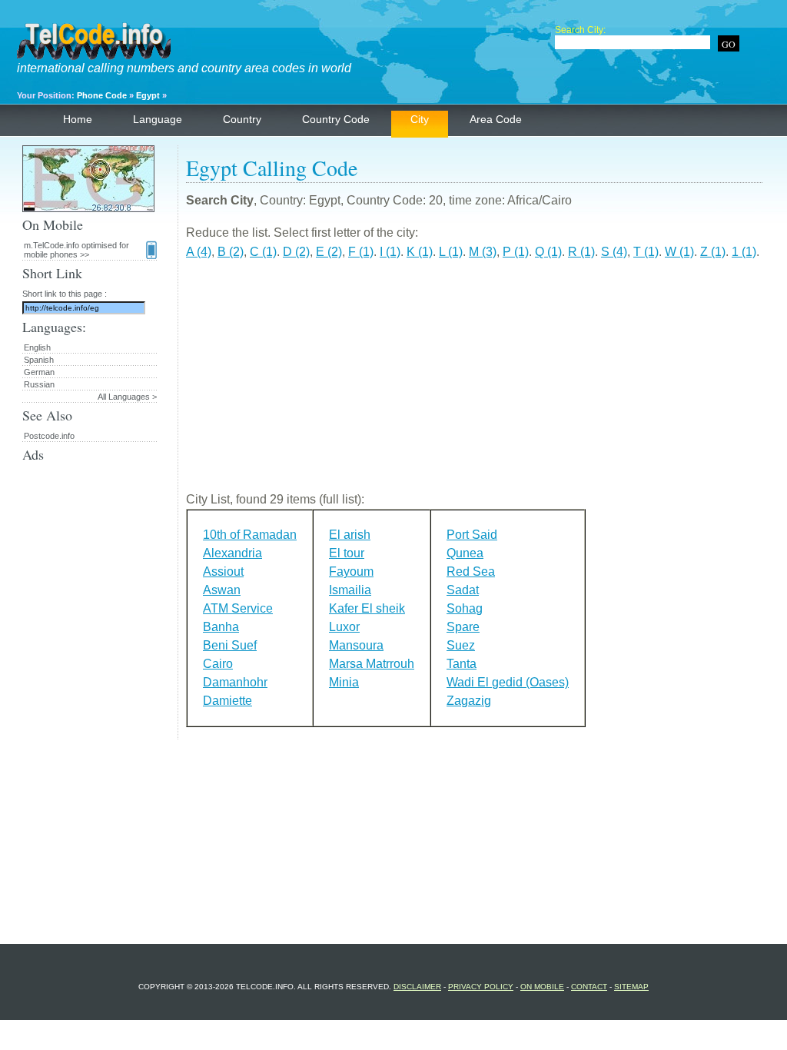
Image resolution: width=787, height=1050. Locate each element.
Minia (344, 682)
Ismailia (350, 589)
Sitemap (631, 986)
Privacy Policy (480, 986)
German (39, 372)
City (419, 119)
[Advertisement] (474, 382)
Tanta (462, 663)
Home (77, 119)
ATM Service (238, 608)
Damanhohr (235, 682)
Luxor (344, 626)
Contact (589, 986)
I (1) (390, 251)
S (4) (614, 251)
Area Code (496, 119)
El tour (346, 553)
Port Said (472, 534)
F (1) (361, 251)
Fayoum (351, 571)
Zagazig (469, 700)
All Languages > (127, 396)
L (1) (451, 251)
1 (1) (744, 251)
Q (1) (548, 251)
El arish (349, 534)
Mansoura (356, 645)
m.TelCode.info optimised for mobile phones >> (76, 250)
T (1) (646, 251)
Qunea (465, 553)
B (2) (231, 251)
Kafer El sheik (367, 608)
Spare (463, 626)
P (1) (516, 251)
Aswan (222, 589)
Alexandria (232, 553)
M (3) (482, 251)
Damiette (227, 700)
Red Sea (471, 571)
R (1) (581, 251)
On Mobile (542, 986)
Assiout (223, 571)
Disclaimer (417, 986)
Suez (461, 645)
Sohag (465, 608)
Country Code (336, 119)
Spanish (39, 359)
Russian (39, 384)
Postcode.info (49, 435)
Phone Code (102, 95)
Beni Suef (230, 645)
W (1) (679, 251)
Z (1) (713, 251)
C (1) (263, 251)
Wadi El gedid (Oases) (508, 682)
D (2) (296, 251)
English (37, 347)
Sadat (463, 589)
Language (157, 119)
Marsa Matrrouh (371, 663)
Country (242, 119)
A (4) (198, 251)
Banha (221, 626)
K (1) (420, 251)
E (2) (329, 251)
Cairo (218, 663)
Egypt (148, 95)
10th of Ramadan (250, 534)
